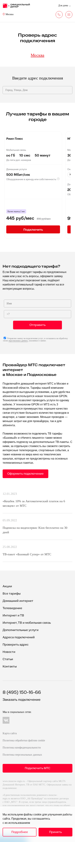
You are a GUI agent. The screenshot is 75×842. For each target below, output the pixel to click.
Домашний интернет (18, 601)
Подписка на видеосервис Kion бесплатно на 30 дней (35, 530)
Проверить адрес (16, 644)
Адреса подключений (19, 637)
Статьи (8, 659)
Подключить (33, 229)
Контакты (10, 666)
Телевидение (12, 608)
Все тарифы (12, 593)
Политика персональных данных (22, 754)
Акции (7, 586)
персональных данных (18, 340)
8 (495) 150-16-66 (22, 692)
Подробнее (19, 832)
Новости (9, 652)
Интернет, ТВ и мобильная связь (27, 623)
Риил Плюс (14, 138)
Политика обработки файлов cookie (24, 740)
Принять (55, 832)
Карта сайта (10, 733)
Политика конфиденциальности (22, 747)
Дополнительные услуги (21, 630)
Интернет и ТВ (13, 615)
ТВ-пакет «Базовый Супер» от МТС (27, 554)
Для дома (63, 5)
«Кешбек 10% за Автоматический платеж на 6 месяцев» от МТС (34, 503)
